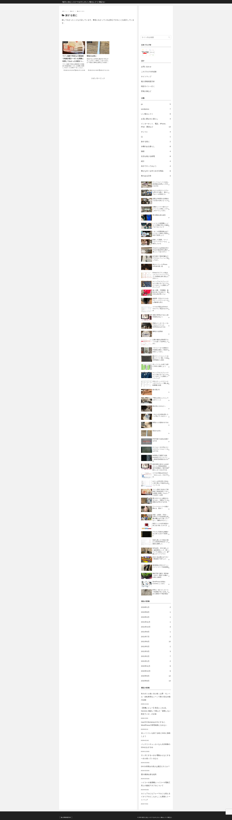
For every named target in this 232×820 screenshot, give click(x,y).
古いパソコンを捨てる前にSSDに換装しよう (155, 734)
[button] (169, 37)
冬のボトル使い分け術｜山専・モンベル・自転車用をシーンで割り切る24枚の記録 (156, 697)
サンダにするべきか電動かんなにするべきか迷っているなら (155, 756)
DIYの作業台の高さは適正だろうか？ (155, 766)
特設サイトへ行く (148, 86)
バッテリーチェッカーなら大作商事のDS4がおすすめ (155, 745)
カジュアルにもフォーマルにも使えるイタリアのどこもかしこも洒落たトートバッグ (155, 797)
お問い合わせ (146, 67)
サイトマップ (146, 77)
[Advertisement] (98, 34)
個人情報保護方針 (148, 81)
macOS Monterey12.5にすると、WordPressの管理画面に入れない (154, 723)
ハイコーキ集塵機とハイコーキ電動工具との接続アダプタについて (155, 784)
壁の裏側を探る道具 (149, 774)
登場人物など (146, 91)
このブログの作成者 (149, 72)
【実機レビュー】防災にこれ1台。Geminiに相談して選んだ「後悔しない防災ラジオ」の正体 (156, 711)
